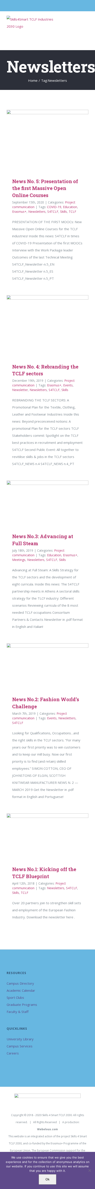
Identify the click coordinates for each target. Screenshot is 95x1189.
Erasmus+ (19, 211)
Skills (63, 211)
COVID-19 (54, 207)
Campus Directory (20, 983)
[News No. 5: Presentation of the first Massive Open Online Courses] (47, 140)
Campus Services (19, 1046)
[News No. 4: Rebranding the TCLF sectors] (47, 326)
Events (68, 385)
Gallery (54, 140)
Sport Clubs (15, 997)
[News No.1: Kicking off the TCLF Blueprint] (47, 836)
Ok (47, 1179)
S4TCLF (52, 211)
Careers (13, 1053)
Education (70, 207)
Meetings (18, 560)
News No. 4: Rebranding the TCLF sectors (41, 326)
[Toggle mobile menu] (86, 22)
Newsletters (37, 211)
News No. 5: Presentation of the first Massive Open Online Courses (41, 140)
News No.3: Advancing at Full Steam (41, 503)
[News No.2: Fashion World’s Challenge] (47, 666)
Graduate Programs (22, 1004)
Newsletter (20, 390)
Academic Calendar (21, 990)
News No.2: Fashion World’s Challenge (41, 666)
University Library (20, 1039)
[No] (89, 1170)
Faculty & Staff (17, 1011)
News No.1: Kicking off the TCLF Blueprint (41, 836)
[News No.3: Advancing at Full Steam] (47, 503)
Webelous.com (47, 1129)
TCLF (72, 211)
